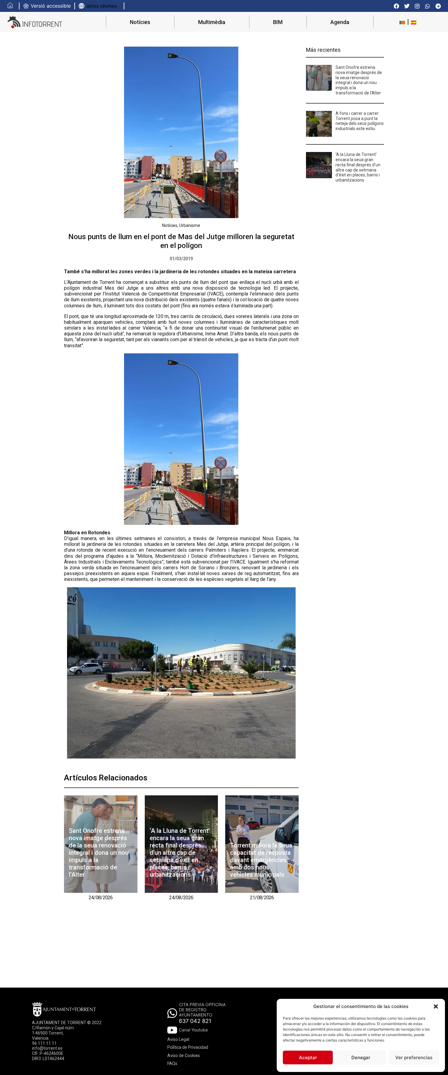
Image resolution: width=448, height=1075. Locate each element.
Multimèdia (211, 22)
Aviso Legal (178, 1039)
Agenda (339, 22)
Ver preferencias (413, 1057)
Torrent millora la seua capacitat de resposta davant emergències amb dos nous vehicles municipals (261, 860)
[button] (436, 1006)
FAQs (172, 1063)
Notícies (140, 22)
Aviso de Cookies (183, 1055)
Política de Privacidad (187, 1047)
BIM (278, 22)
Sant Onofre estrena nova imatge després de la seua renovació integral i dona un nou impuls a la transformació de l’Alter (99, 852)
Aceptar (308, 1057)
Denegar (360, 1057)
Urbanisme (189, 225)
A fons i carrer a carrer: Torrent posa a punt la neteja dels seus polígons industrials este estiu (360, 121)
